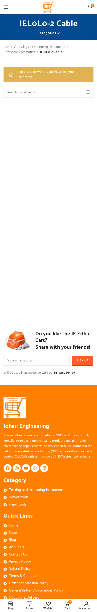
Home (8, 47)
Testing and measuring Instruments (41, 47)
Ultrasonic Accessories (20, 52)
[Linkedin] (44, 468)
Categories (46, 33)
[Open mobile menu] (6, 7)
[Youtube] (26, 468)
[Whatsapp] (35, 468)
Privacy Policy (64, 373)
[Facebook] (8, 468)
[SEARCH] (88, 92)
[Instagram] (17, 468)
